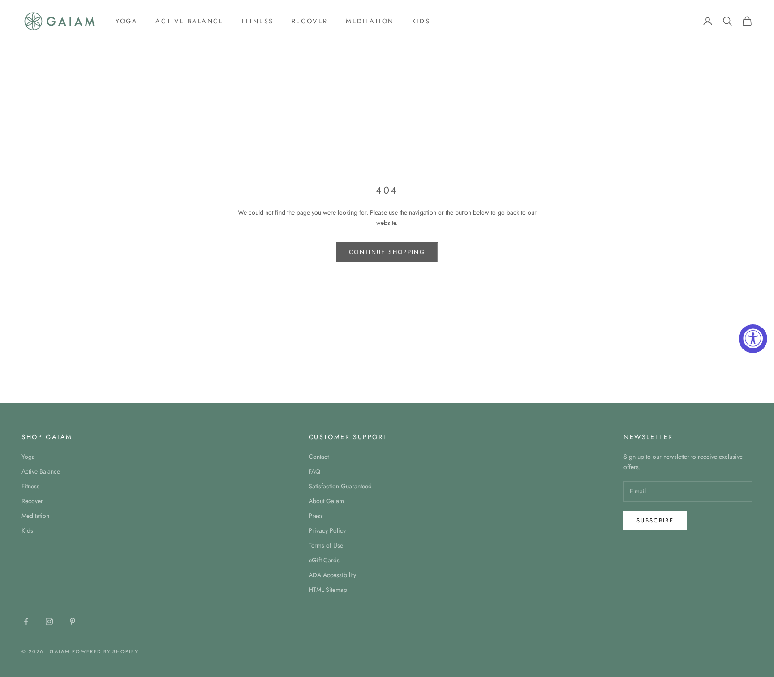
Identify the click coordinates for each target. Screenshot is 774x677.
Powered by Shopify (105, 651)
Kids (421, 21)
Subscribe (655, 520)
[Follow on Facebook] (26, 621)
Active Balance (189, 21)
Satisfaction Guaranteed (340, 486)
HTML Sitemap (328, 589)
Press (316, 515)
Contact (319, 456)
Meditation (370, 21)
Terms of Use (326, 545)
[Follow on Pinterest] (72, 621)
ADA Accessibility (332, 574)
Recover (310, 21)
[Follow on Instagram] (49, 621)
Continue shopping (387, 252)
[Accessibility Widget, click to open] (753, 338)
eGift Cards (324, 560)
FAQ (314, 471)
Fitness (258, 21)
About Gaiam (326, 500)
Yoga (127, 21)
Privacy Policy (327, 530)
